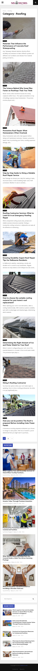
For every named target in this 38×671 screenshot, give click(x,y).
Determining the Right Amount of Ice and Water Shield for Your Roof (18, 344)
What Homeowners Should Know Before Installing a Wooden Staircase (16, 587)
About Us (22, 669)
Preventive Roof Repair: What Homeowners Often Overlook (15, 132)
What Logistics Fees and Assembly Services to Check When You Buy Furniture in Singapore (23, 611)
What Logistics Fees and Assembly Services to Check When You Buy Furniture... (18, 472)
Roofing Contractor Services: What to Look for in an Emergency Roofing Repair (18, 215)
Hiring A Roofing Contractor (14, 382)
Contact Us (15, 669)
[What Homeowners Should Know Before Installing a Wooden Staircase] (19, 575)
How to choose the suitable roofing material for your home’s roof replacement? (17, 300)
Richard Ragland (8, 503)
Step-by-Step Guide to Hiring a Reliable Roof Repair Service (19, 174)
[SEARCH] (33, 599)
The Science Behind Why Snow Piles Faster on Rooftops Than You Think (17, 89)
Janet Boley (7, 475)
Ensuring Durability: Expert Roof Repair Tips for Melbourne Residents (19, 259)
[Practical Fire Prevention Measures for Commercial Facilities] (19, 516)
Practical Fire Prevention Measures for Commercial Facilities (16, 529)
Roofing (4, 41)
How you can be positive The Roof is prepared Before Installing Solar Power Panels (19, 423)
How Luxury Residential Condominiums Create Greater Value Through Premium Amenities (18, 500)
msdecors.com (23, 665)
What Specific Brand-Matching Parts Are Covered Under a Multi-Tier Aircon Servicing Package (17, 558)
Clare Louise (7, 562)
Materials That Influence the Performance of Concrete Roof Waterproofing (15, 46)
